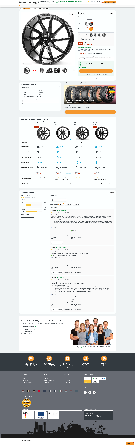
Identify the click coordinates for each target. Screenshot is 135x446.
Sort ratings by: (54, 204)
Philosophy (67, 380)
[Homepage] (20, 8)
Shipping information (49, 380)
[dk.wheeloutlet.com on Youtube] (94, 392)
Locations (67, 382)
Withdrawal (47, 382)
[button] (40, 87)
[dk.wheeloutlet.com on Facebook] (85, 392)
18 (86, 29)
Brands (46, 384)
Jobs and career (68, 377)
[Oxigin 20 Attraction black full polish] (87, 24)
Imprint (24, 377)
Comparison (35, 5)
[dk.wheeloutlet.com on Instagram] (89, 392)
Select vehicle (26, 8)
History (66, 378)
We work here (84, 347)
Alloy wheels (34, 8)
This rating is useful (57, 242)
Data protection (26, 380)
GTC (24, 378)
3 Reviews (89, 19)
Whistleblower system (27, 382)
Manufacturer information (28, 384)
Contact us (47, 377)
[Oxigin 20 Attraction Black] (91, 24)
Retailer (47, 378)
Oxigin (40, 8)
